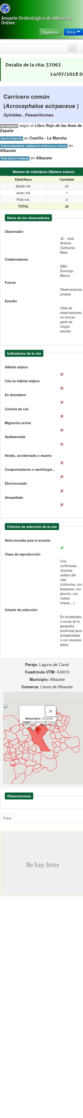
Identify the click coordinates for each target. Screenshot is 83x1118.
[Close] (50, 711)
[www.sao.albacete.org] (5, 8)
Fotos (7, 818)
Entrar (72, 32)
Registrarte (50, 32)
